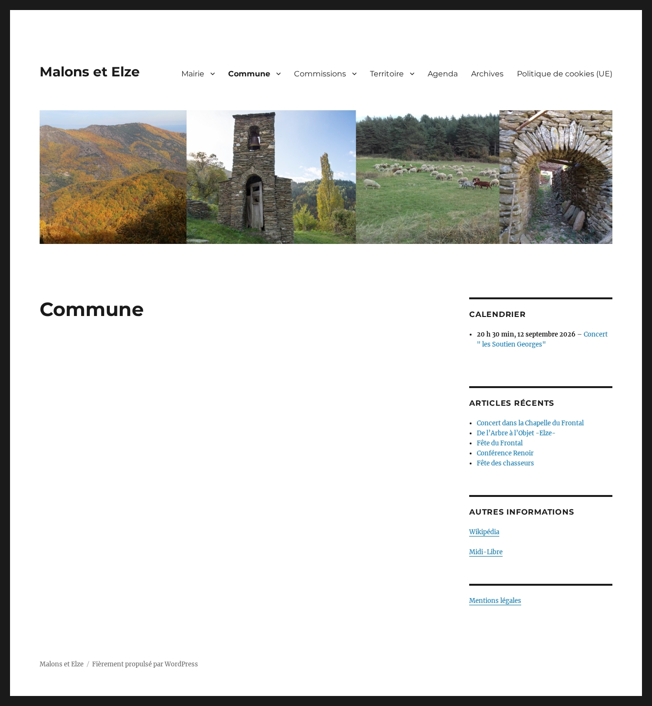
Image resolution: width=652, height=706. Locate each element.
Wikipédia (484, 532)
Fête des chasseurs (505, 463)
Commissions (320, 73)
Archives (487, 73)
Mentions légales (495, 601)
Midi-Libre (486, 552)
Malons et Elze (90, 71)
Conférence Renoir (505, 453)
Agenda (443, 73)
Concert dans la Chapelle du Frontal (530, 423)
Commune (249, 73)
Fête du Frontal (500, 443)
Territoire (387, 73)
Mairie (192, 73)
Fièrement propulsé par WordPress (145, 664)
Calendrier (497, 314)
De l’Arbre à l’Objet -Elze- (516, 433)
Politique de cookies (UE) (564, 73)
